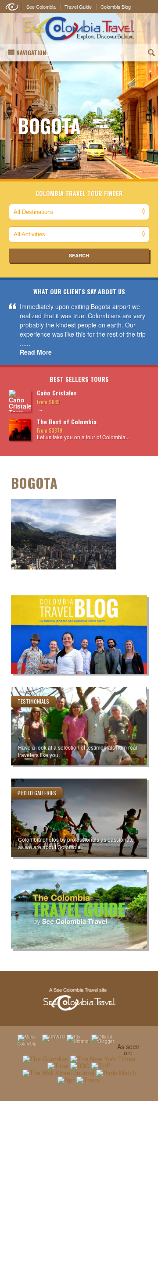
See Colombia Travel (79, 999)
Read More (36, 352)
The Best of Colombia (67, 421)
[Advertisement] (79, 1189)
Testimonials (33, 701)
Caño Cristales (57, 392)
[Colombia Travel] (79, 28)
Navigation (31, 52)
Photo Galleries (37, 793)
